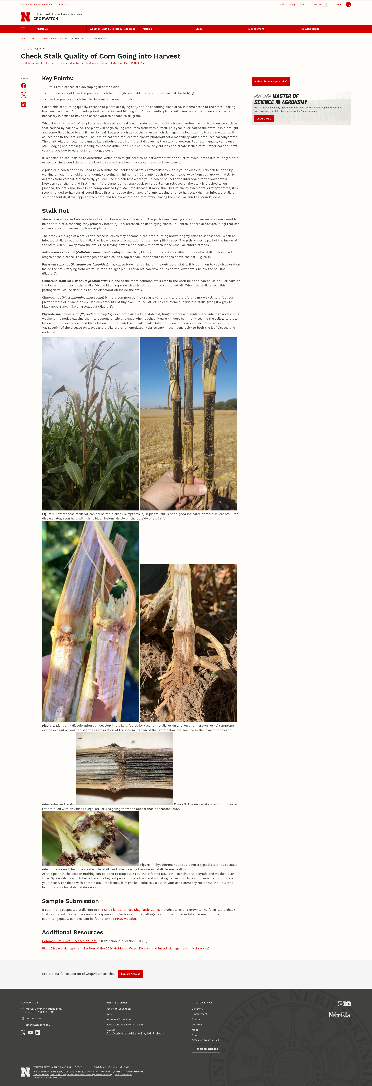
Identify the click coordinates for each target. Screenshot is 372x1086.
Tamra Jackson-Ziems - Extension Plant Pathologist (113, 63)
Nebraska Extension (118, 1019)
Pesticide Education (118, 1008)
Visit (282, 4)
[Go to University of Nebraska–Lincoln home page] (25, 17)
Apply (292, 4)
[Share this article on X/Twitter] (23, 95)
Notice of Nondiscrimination (80, 1074)
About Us (42, 28)
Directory (197, 1008)
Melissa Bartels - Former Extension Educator (52, 63)
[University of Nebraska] (340, 1015)
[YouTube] (30, 1032)
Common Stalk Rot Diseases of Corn (69, 941)
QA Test (116, 1072)
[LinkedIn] (37, 1032)
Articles (147, 28)
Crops (199, 28)
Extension (44, 38)
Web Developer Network (99, 1072)
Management (256, 28)
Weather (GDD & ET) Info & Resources (112, 28)
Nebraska (25, 38)
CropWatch (45, 18)
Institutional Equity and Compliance (49, 1074)
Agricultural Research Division (124, 1024)
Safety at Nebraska (123, 1074)
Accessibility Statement (132, 1072)
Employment (199, 1013)
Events (196, 1019)
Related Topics (310, 28)
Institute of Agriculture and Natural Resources (57, 14)
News (195, 1035)
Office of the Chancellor (206, 1040)
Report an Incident (206, 1048)
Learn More (263, 118)
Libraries (197, 1024)
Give (302, 4)
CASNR (110, 1029)
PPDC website (125, 919)
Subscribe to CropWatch (270, 81)
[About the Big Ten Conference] (344, 1004)
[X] (23, 1032)
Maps (195, 1029)
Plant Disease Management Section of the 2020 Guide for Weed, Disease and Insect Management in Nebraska (124, 948)
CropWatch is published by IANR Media (135, 1033)
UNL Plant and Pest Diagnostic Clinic (131, 909)
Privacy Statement (102, 1074)
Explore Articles (130, 973)
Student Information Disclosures (48, 1077)
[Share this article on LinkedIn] (23, 104)
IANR (34, 38)
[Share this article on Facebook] (23, 85)
